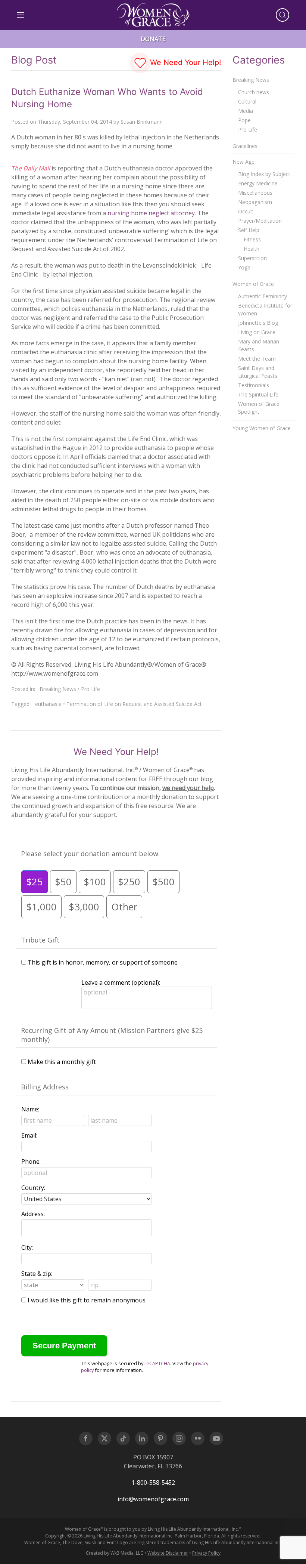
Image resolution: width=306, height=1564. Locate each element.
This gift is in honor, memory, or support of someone (103, 962)
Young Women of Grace (261, 428)
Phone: (31, 1161)
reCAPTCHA (157, 1363)
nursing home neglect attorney (151, 213)
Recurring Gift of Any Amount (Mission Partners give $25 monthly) (112, 1035)
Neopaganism (255, 202)
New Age (243, 161)
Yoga (244, 267)
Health (251, 248)
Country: (33, 1188)
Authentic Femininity (262, 296)
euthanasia (48, 703)
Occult (245, 211)
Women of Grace (253, 283)
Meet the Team (257, 358)
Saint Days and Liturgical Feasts (257, 371)
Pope (244, 120)
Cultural (247, 101)
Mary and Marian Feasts (258, 345)
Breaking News (58, 688)
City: (27, 1247)
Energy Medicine (258, 183)
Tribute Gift (40, 939)
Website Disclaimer (167, 1553)
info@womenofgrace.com (153, 1499)
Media (245, 110)
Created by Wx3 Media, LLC (114, 1553)
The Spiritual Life (258, 394)
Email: (29, 1135)
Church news (253, 92)
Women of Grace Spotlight (259, 407)
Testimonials (253, 385)
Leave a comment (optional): (120, 982)
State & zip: (36, 1274)
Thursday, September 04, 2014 (75, 121)
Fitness (252, 239)
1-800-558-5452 (153, 1482)
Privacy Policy (206, 1553)
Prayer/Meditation (260, 220)
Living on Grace (256, 332)
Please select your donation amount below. (90, 853)
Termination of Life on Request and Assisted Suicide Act (134, 703)
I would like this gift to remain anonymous (87, 1300)
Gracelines (244, 145)
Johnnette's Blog (258, 322)
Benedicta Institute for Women (265, 309)
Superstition (252, 258)
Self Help (248, 230)
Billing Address (45, 1086)
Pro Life (90, 688)
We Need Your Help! (184, 62)
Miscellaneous (255, 192)
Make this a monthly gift (62, 1062)
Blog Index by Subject (264, 174)
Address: (33, 1214)
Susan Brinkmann (142, 121)
